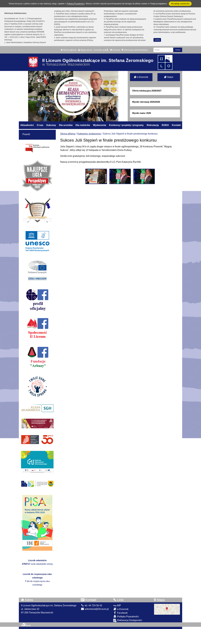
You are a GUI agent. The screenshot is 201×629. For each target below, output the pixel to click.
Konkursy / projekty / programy (126, 125)
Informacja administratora (135, 50)
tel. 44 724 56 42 (93, 605)
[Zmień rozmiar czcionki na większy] (105, 50)
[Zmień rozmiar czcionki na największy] (107, 50)
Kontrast (116, 50)
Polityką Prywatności (76, 4)
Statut (169, 77)
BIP (119, 605)
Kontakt (176, 125)
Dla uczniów (66, 125)
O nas (40, 125)
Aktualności (27, 125)
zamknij (157, 40)
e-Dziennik (142, 77)
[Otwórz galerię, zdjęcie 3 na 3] (144, 176)
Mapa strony (86, 50)
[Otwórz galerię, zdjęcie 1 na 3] (96, 176)
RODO (165, 125)
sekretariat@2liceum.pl (96, 609)
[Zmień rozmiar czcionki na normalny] (103, 50)
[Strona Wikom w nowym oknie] (25, 624)
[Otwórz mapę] (167, 609)
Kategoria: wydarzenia (89, 133)
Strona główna (70, 50)
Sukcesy (51, 125)
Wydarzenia (99, 125)
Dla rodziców (82, 125)
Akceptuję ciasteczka (180, 4)
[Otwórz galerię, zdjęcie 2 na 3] (120, 176)
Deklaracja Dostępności (129, 620)
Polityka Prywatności (128, 616)
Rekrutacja (153, 125)
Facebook (122, 613)
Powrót (26, 134)
